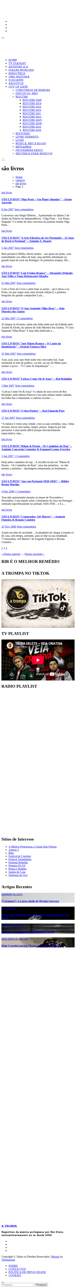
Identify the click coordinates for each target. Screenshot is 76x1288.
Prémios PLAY (17, 865)
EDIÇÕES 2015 (32, 130)
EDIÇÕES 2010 (32, 116)
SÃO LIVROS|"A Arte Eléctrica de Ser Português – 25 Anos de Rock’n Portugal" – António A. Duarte (37, 239)
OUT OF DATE (18, 86)
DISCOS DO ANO (27, 93)
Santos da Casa (16, 871)
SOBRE (13, 1265)
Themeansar (8, 1259)
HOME (12, 60)
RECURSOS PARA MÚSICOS (34, 153)
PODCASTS (15, 80)
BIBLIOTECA (16, 73)
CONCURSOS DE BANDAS (33, 90)
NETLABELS (23, 147)
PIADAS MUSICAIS (21, 70)
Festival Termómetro (19, 859)
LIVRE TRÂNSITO (27, 136)
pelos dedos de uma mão (15, 938)
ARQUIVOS (16, 83)
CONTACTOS (17, 1268)
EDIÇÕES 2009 (32, 120)
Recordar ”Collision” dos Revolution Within (27, 931)
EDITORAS (23, 133)
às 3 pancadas (9, 908)
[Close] (2, 1282)
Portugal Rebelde (18, 862)
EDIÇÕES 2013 (32, 106)
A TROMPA (13, 5)
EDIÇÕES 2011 (32, 113)
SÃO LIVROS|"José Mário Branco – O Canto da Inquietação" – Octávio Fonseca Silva (31, 345)
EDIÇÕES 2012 (32, 110)
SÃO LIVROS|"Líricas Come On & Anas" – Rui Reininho (36, 378)
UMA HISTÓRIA (19, 76)
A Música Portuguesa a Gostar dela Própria (32, 846)
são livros (6, 192)
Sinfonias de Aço (18, 875)
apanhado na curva (11, 894)
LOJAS (20, 140)
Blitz (11, 852)
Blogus (55, 1256)
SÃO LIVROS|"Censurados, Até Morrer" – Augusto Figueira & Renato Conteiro (33, 518)
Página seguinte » (34, 554)
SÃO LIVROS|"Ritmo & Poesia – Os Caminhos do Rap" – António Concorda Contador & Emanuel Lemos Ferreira (36, 448)
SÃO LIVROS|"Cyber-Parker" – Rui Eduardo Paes (33, 410)
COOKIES (14, 1275)
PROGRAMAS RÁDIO (29, 150)
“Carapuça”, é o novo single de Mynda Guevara (30, 901)
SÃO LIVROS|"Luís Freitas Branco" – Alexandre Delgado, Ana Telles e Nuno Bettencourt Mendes (37, 275)
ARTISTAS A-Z (18, 66)
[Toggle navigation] (2, 37)
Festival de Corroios (19, 856)
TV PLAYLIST (17, 63)
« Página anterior (10, 554)
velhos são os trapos (12, 925)
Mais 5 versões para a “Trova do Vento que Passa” (31, 945)
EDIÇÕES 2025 (32, 100)
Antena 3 (13, 849)
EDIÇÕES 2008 (32, 123)
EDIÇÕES (22, 96)
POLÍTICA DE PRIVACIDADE (27, 1272)
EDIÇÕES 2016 (32, 126)
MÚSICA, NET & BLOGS (31, 143)
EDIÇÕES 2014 (32, 103)
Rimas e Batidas (17, 868)
